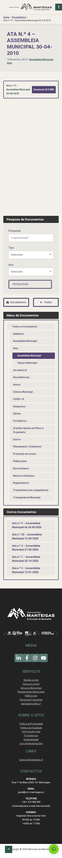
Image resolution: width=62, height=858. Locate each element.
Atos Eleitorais (21, 377)
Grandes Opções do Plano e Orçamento (28, 430)
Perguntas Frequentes (31, 699)
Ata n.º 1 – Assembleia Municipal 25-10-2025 (26, 558)
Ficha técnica (31, 735)
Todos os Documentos (24, 326)
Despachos (19, 406)
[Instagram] (35, 658)
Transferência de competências (30, 490)
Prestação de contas (24, 454)
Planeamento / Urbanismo (27, 446)
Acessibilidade (31, 739)
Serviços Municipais (31, 688)
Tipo (11, 247)
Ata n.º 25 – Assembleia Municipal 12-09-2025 (27, 536)
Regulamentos (21, 483)
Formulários (20, 421)
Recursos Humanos (24, 475)
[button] (54, 849)
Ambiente (18, 334)
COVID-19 (18, 399)
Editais (17, 413)
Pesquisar (14, 230)
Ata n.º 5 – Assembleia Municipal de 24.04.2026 (26, 525)
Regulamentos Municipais (31, 691)
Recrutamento (21, 468)
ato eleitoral (20, 370)
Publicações (20, 461)
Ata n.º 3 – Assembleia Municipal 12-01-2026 (26, 570)
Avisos (17, 384)
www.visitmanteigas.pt (31, 759)
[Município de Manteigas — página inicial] (30, 7)
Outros (17, 439)
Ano (10, 264)
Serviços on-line (31, 684)
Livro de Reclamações (31, 743)
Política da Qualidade (31, 727)
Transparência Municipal (26, 497)
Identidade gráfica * (31, 703)
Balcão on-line (31, 680)
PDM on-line (31, 695)
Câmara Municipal (27, 363)
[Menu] (58, 7)
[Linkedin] (19, 658)
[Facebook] (27, 658)
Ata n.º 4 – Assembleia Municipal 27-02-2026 (26, 547)
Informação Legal (31, 731)
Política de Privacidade (31, 723)
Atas (9, 63)
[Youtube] (43, 658)
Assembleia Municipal (41, 59)
